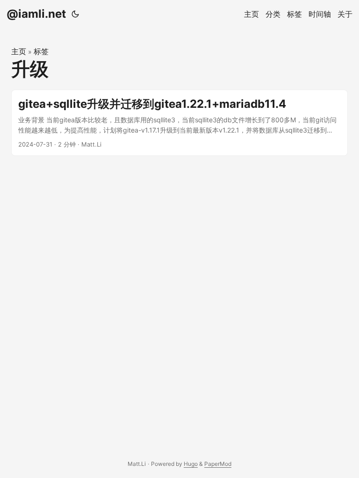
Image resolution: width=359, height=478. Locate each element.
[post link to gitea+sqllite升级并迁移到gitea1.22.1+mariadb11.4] (179, 123)
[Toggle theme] (75, 14)
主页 (18, 51)
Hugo (191, 463)
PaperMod (217, 463)
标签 (41, 51)
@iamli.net (36, 14)
